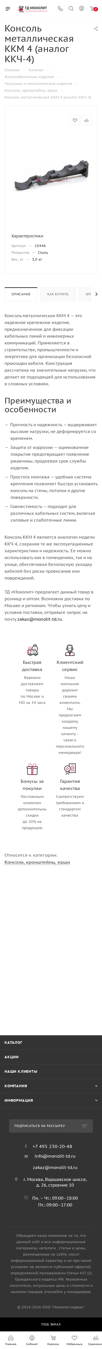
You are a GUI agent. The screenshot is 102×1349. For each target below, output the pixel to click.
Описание (21, 294)
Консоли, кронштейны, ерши (37, 862)
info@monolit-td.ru (55, 1156)
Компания (16, 1086)
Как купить (58, 294)
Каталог (13, 1042)
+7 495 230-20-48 (52, 1146)
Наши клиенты (21, 1071)
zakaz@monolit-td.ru (39, 619)
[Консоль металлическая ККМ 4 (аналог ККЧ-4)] (51, 174)
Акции (12, 1057)
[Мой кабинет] (81, 9)
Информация (19, 1100)
